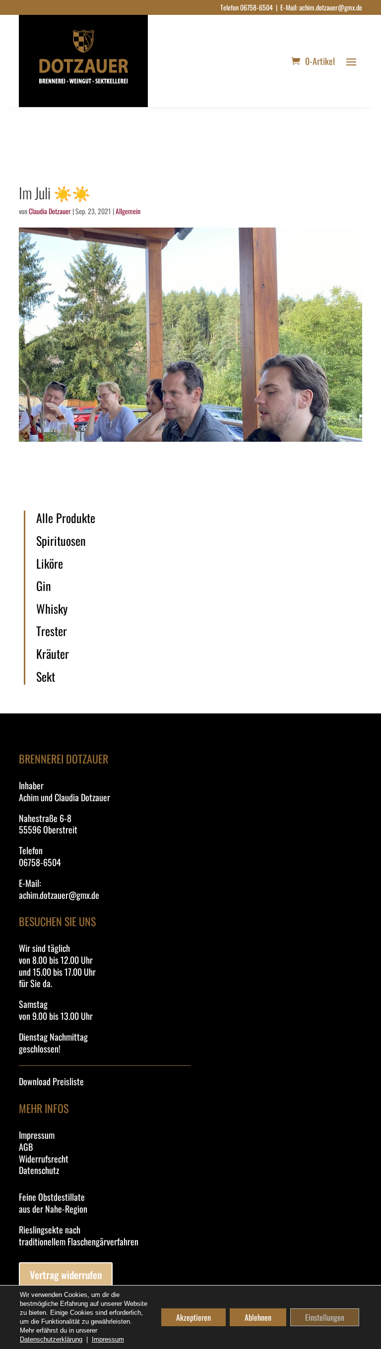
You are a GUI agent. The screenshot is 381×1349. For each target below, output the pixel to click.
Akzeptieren (193, 1317)
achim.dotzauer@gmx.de (330, 7)
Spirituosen (61, 540)
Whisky (51, 608)
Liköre (49, 563)
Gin (43, 586)
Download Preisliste (51, 1081)
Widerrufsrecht (43, 1158)
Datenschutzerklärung (51, 1339)
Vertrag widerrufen (66, 1274)
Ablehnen (258, 1317)
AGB (26, 1146)
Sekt (45, 676)
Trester (51, 631)
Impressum (37, 1134)
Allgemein (128, 211)
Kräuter (52, 653)
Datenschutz (39, 1170)
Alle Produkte (65, 518)
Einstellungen (324, 1317)
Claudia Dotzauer (50, 211)
